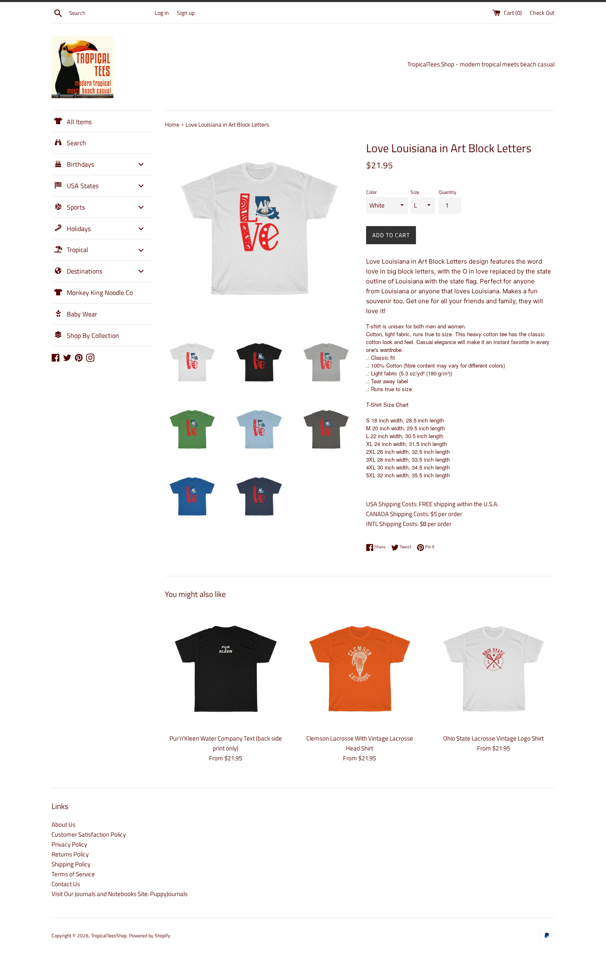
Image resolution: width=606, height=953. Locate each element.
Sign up (186, 13)
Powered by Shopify (149, 935)
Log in (162, 13)
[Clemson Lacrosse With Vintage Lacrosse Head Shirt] (359, 668)
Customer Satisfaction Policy (89, 834)
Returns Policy (70, 854)
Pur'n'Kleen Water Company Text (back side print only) (225, 743)
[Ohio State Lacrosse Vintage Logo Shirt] (493, 668)
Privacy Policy (69, 844)
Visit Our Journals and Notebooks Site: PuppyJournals (120, 894)
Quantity (447, 192)
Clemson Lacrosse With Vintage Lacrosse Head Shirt (359, 743)
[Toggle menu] (141, 164)
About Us (63, 824)
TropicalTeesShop (109, 935)
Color (371, 192)
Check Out (542, 13)
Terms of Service (73, 874)
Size (415, 192)
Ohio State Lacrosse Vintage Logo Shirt (493, 738)
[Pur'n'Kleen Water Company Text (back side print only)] (226, 668)
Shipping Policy (71, 864)
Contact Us (66, 884)
